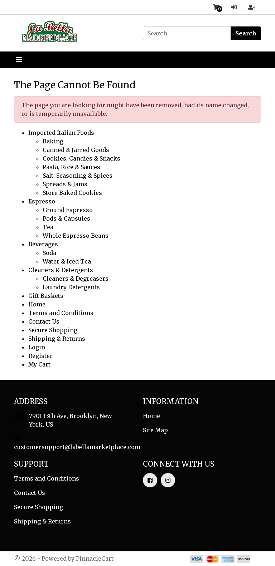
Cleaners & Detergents (60, 270)
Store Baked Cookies (72, 192)
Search (245, 33)
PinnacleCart (95, 558)
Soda (49, 252)
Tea (48, 227)
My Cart (39, 364)
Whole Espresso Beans (75, 235)
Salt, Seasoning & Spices (77, 175)
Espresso (41, 201)
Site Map (155, 430)
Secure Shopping (52, 330)
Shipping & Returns (56, 338)
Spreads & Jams (65, 184)
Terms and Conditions (60, 312)
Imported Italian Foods (61, 132)
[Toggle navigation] (19, 59)
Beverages (43, 244)
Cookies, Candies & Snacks (81, 158)
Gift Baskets (45, 295)
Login (36, 347)
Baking (53, 141)
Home (36, 304)
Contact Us (43, 321)
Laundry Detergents (71, 287)
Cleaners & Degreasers (75, 278)
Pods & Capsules (66, 218)
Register (40, 355)
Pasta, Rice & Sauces (71, 167)
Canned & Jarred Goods (76, 149)
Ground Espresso (68, 209)
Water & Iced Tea (67, 261)
